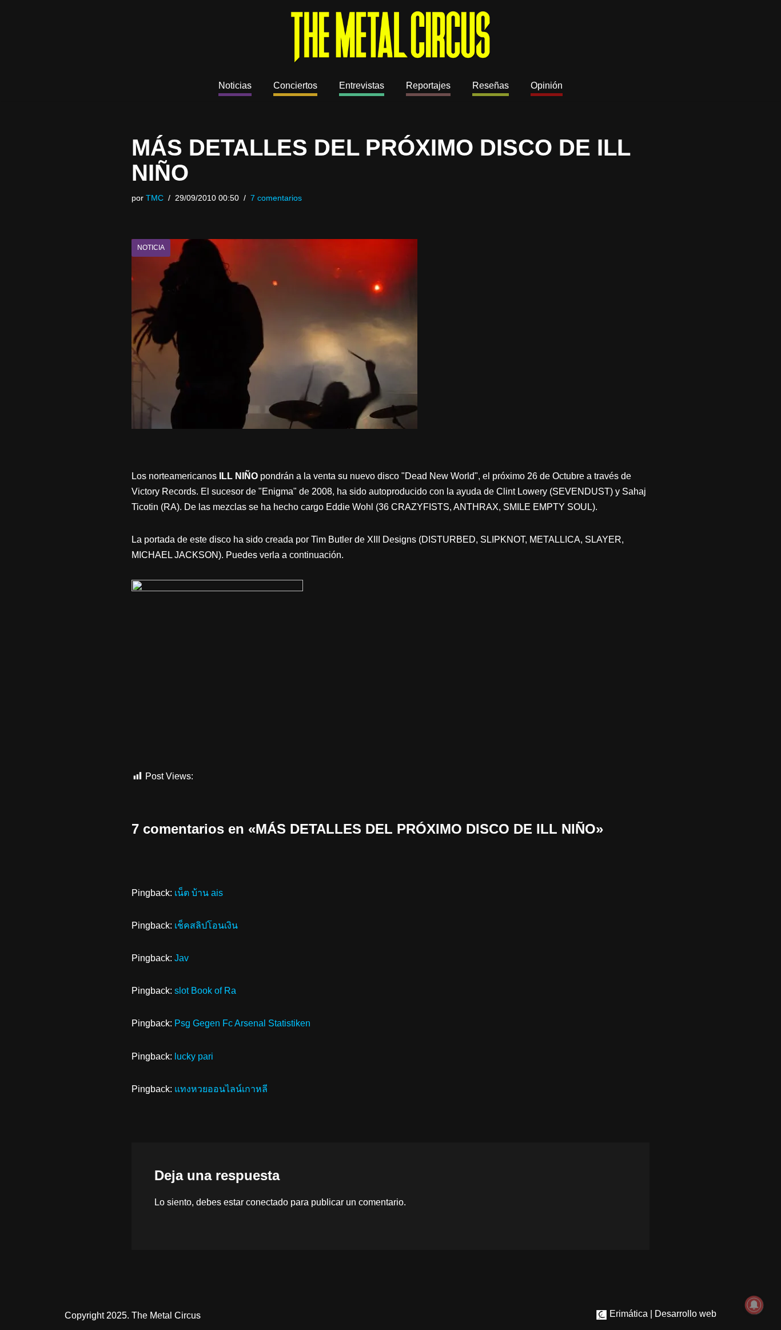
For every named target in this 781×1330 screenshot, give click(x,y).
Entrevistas (361, 85)
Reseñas (490, 85)
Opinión (547, 85)
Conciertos (295, 85)
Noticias (235, 85)
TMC (155, 197)
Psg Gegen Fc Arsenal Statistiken (242, 1023)
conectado (267, 1202)
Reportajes (428, 85)
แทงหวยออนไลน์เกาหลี (221, 1089)
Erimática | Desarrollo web (661, 1314)
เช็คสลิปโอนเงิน (206, 925)
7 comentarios (276, 197)
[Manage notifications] (754, 1305)
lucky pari (193, 1056)
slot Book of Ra (205, 990)
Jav (181, 958)
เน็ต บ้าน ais (198, 893)
